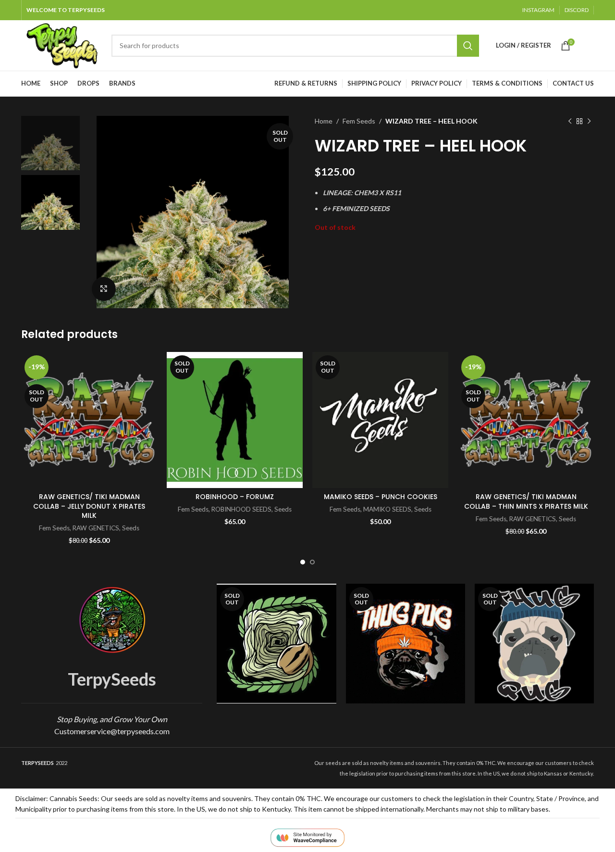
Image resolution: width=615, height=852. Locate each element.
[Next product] (589, 121)
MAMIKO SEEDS (387, 509)
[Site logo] (61, 44)
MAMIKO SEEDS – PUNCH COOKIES (380, 496)
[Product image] (405, 643)
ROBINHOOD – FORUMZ (235, 496)
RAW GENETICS (96, 528)
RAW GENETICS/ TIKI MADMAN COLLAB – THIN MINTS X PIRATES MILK (526, 501)
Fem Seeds (359, 121)
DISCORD (577, 9)
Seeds (130, 528)
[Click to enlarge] (104, 289)
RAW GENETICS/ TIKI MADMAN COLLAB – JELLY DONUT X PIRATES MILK (89, 506)
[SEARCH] (468, 46)
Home (323, 121)
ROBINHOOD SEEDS (241, 509)
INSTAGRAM (538, 9)
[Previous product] (570, 121)
